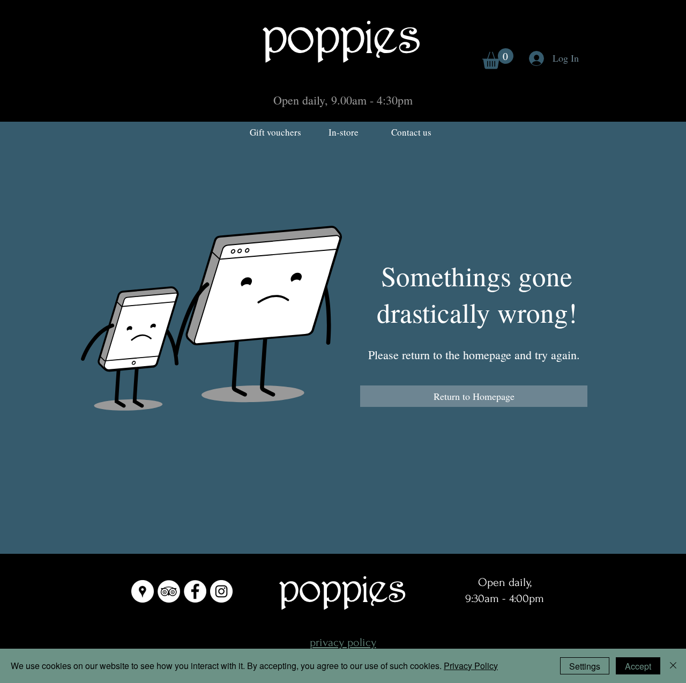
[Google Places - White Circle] (142, 591)
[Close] (673, 665)
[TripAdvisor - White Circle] (169, 591)
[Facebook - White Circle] (195, 591)
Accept (638, 666)
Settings (584, 666)
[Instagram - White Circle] (221, 591)
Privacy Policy (471, 665)
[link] (497, 58)
